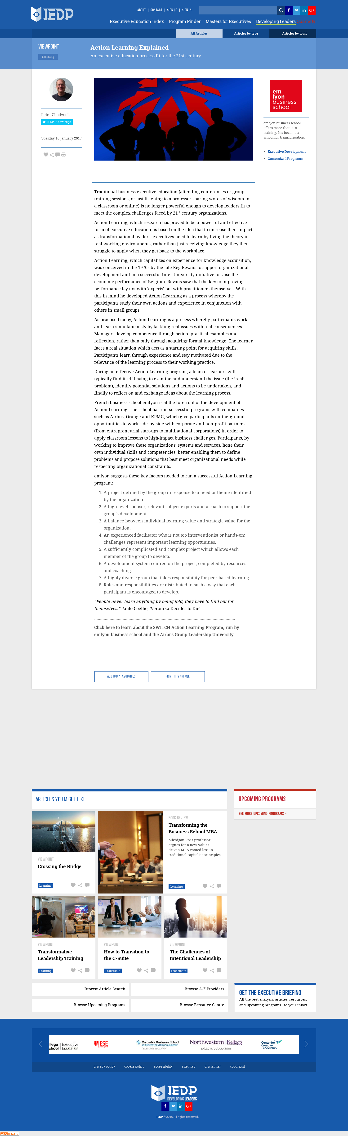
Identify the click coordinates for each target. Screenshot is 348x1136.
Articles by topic (294, 33)
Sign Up (172, 10)
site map (188, 1066)
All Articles (199, 33)
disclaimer (213, 1066)
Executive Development (287, 151)
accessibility (163, 1066)
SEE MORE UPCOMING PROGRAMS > (263, 814)
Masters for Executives (228, 21)
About (141, 10)
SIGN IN (187, 10)
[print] (63, 155)
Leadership (112, 971)
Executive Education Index (137, 21)
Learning (45, 886)
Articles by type (246, 33)
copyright (237, 1066)
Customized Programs (285, 158)
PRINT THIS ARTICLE (178, 676)
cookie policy (134, 1066)
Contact (156, 10)
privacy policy (104, 1066)
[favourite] (46, 154)
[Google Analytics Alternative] (9, 1133)
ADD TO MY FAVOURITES (121, 676)
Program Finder (185, 21)
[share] (52, 154)
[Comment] (57, 154)
